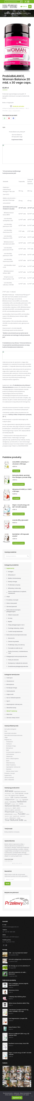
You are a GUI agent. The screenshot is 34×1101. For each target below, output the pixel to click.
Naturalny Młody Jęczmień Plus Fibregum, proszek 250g (21, 476)
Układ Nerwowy (11, 707)
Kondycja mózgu (11, 688)
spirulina (7, 816)
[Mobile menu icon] (30, 6)
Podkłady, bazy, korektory (16, 645)
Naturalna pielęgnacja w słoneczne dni (20, 959)
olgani (14, 808)
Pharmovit (10, 812)
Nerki (7, 750)
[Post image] (4, 954)
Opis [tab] (3, 127)
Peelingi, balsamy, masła (16, 628)
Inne (6, 731)
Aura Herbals (19, 793)
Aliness (10, 110)
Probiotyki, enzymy (14, 585)
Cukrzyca (9, 678)
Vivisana (7, 818)
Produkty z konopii (12, 600)
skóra (27, 814)
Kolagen (10, 571)
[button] (29, 25)
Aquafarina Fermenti (20, 791)
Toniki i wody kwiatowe (15, 631)
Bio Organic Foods (14, 795)
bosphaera (7, 797)
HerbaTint (21, 802)
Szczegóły (16, 471)
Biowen (21, 795)
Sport (8, 701)
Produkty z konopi (10, 773)
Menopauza (10, 684)
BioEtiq (6, 795)
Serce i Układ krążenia (13, 698)
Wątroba (9, 714)
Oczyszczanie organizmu (13, 752)
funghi (16, 799)
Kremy (10, 618)
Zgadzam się (17, 1098)
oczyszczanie (23, 806)
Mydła (10, 621)
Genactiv (25, 799)
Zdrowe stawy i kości (12, 717)
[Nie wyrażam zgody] (32, 1096)
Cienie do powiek (13, 641)
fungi (20, 799)
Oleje (8, 596)
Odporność (9, 694)
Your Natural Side (14, 820)
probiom (15, 814)
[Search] (21, 1)
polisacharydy (9, 814)
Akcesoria (11, 638)
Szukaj (28, 556)
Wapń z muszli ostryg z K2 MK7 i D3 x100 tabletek (20, 506)
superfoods (16, 816)
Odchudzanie (10, 691)
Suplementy (11, 108)
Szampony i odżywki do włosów (17, 663)
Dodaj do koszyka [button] (18, 484)
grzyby (7, 802)
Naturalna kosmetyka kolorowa (16, 635)
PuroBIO (22, 814)
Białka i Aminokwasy (14, 578)
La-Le (17, 804)
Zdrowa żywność (11, 606)
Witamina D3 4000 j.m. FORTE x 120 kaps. (22, 490)
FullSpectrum (10, 799)
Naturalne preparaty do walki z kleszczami (17, 973)
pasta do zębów (9, 810)
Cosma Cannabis (20, 797)
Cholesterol (10, 681)
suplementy (22, 816)
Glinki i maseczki (13, 615)
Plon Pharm (19, 812)
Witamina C (11, 575)
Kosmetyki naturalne (10, 733)
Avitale (26, 793)
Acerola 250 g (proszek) (20, 520)
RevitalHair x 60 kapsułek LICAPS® (20, 535)
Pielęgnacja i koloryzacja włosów (16, 656)
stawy (10, 816)
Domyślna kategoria (10, 729)
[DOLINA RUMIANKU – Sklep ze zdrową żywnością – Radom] (6, 1069)
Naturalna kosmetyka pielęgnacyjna (13, 610)
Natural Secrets (12, 806)
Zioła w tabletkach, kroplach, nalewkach (17, 592)
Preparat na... (8, 739)
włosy (18, 818)
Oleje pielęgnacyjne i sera (16, 625)
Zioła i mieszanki (11, 603)
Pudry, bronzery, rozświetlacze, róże (18, 652)
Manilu (21, 804)
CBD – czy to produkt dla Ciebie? (18, 953)
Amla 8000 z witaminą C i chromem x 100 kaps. (20, 463)
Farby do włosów (13, 660)
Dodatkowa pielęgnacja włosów (18, 666)
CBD (11, 797)
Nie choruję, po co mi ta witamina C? (19, 966)
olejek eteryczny (8, 808)
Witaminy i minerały (14, 588)
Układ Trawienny (19, 108)
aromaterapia (8, 793)
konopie (13, 804)
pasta (18, 808)
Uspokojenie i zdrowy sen (14, 704)
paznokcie (17, 810)
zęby (25, 820)
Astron (13, 793)
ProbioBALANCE (16, 110)
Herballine (12, 802)
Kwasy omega (12, 581)
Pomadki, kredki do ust (15, 648)
